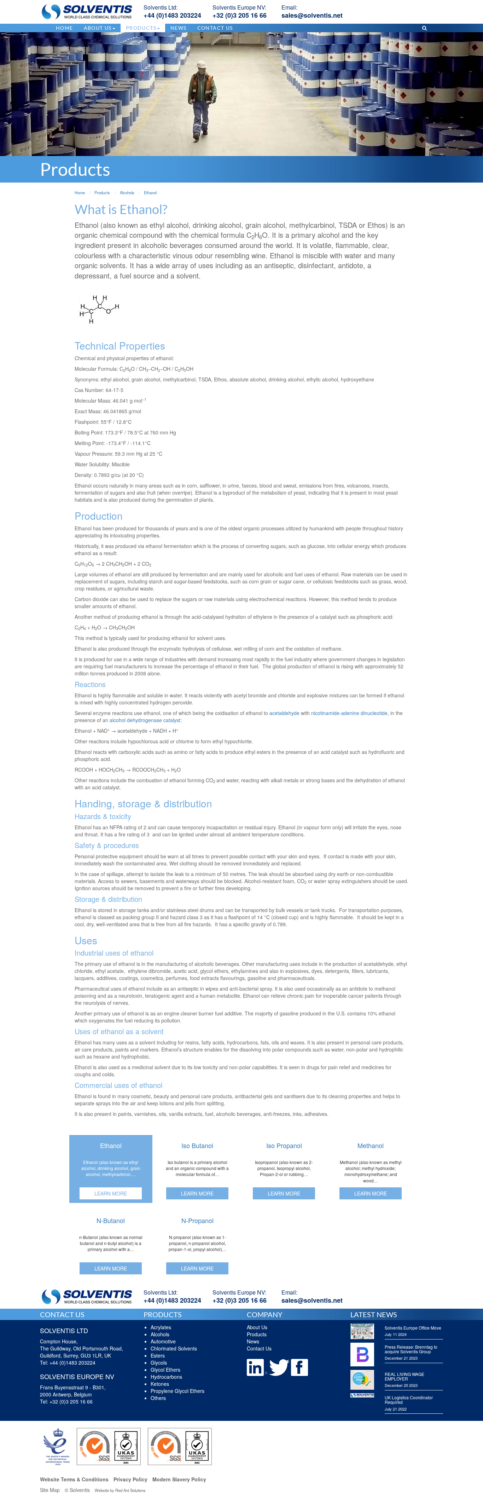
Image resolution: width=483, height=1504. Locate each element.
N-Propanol (197, 1220)
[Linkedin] (258, 1366)
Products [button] (141, 28)
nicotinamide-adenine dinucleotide (349, 712)
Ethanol (111, 1145)
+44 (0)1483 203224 (172, 15)
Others (158, 1397)
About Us (257, 1327)
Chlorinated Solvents (174, 1348)
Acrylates (161, 1327)
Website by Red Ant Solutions (120, 1490)
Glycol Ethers (165, 1369)
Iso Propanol (284, 1145)
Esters (158, 1355)
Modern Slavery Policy (179, 1479)
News (178, 28)
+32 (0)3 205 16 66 (240, 15)
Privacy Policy (130, 1479)
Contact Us (215, 28)
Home (64, 28)
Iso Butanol (197, 1145)
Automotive (163, 1341)
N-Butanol (111, 1220)
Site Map (50, 1489)
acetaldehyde (284, 712)
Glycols (159, 1362)
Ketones (160, 1383)
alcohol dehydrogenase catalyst (145, 720)
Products (257, 1334)
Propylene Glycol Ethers (177, 1390)
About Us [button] (98, 28)
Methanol (370, 1145)
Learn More (110, 1193)
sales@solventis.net (312, 15)
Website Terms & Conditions (74, 1479)
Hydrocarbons (166, 1376)
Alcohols (160, 1334)
